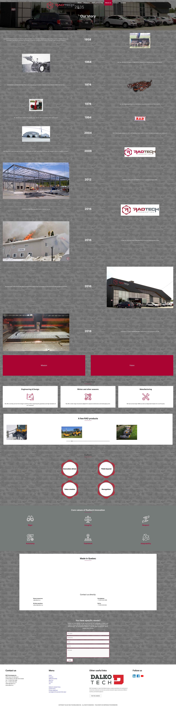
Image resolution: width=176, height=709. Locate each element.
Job (50, 683)
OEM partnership (53, 678)
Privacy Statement (53, 690)
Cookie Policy (52, 688)
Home (50, 675)
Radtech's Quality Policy (54, 687)
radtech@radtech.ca (10, 683)
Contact (51, 682)
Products (51, 677)
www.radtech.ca (9, 685)
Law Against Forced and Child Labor (57, 692)
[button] (70, 660)
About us (51, 680)
